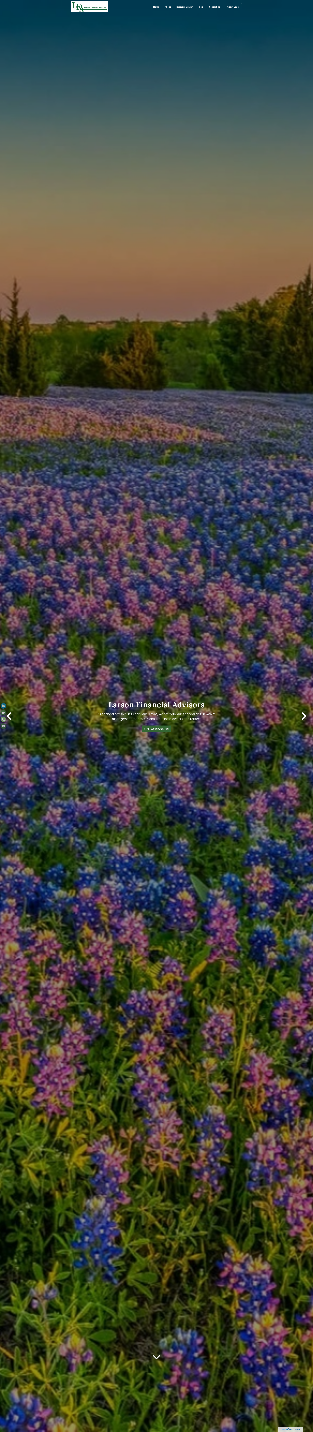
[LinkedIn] (3, 706)
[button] (156, 6)
